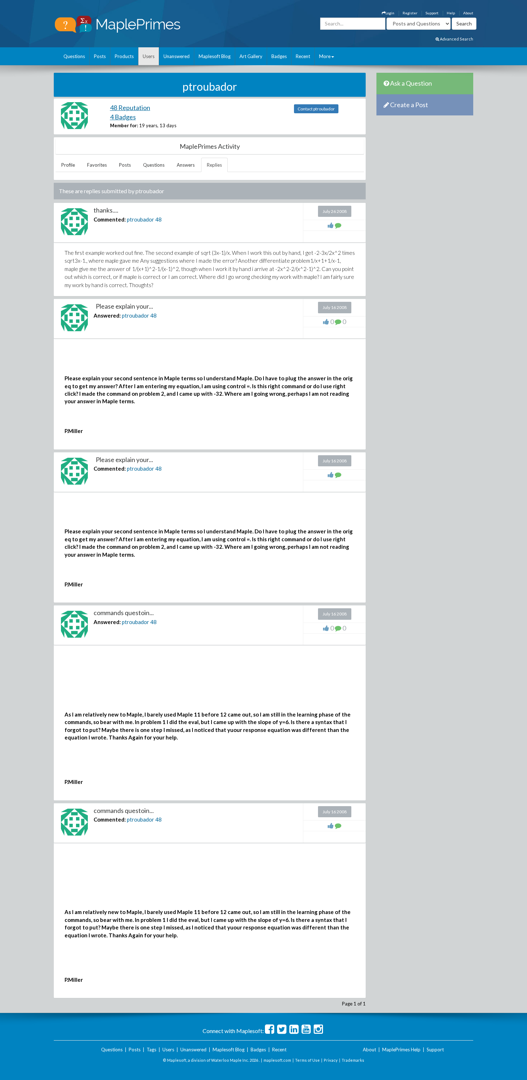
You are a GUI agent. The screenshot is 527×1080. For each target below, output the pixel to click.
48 (158, 219)
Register (410, 13)
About (468, 13)
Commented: (110, 219)
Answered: (107, 315)
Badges (279, 56)
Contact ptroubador (316, 108)
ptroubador (140, 219)
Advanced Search (456, 39)
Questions (74, 56)
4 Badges (123, 117)
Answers (186, 165)
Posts (100, 56)
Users (149, 56)
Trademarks (353, 1060)
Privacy (331, 1060)
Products (124, 56)
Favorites (97, 165)
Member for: (124, 125)
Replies (214, 165)
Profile (68, 165)
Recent (303, 56)
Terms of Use (307, 1060)
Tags (151, 1049)
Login (389, 13)
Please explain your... (123, 306)
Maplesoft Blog (215, 56)
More (325, 56)
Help (451, 13)
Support (432, 13)
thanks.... (106, 210)
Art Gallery (250, 56)
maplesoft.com (277, 1060)
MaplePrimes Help (401, 1049)
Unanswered (176, 56)
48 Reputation (130, 107)
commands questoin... (124, 613)
